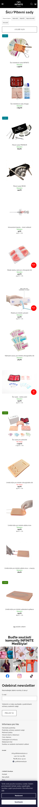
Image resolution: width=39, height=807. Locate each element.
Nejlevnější (15, 18)
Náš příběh (5, 777)
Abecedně (5, 22)
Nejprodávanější (30, 18)
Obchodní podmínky (8, 728)
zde (3, 790)
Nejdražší (22, 18)
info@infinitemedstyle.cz (19, 753)
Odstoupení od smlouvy (10, 739)
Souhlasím (19, 802)
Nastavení (19, 796)
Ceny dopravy (6, 737)
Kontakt (4, 774)
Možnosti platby (7, 732)
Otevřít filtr (19, 29)
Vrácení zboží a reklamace (10, 735)
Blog (3, 780)
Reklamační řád (7, 742)
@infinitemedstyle (21, 761)
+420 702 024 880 (19, 756)
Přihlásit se (9, 713)
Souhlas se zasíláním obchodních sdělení (15, 744)
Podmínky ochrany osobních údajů (13, 730)
